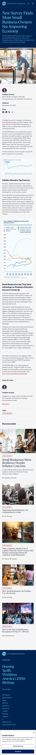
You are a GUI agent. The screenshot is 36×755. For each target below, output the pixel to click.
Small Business (7, 413)
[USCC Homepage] (18, 654)
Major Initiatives (7, 698)
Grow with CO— (7, 722)
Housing (8, 666)
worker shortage (19, 293)
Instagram (5, 716)
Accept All (18, 751)
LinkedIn (5, 711)
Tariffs (6, 670)
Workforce (9, 674)
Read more (5, 404)
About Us (5, 703)
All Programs (6, 695)
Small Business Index (9, 122)
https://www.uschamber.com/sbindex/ (14, 374)
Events (4, 700)
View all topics (6, 689)
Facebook (5, 714)
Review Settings (18, 746)
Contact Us (5, 708)
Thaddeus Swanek (8, 94)
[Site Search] (29, 3)
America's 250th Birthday (13, 680)
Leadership (5, 706)
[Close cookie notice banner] (34, 732)
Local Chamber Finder (9, 724)
